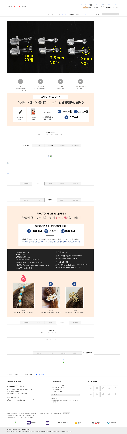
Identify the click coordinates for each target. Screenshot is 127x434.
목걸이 (42, 14)
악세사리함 (71, 14)
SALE (97, 14)
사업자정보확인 (66, 413)
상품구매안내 (75, 184)
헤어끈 (37, 14)
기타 (93, 14)
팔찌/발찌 (47, 14)
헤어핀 (32, 14)
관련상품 (38, 145)
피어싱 (20, 14)
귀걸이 (11, 14)
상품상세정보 (26, 145)
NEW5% (10, 6)
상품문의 (62, 145)
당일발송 (24, 6)
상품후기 (50, 145)
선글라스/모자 (79, 14)
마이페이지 (96, 7)
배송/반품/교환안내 (75, 145)
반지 (53, 14)
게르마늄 (58, 14)
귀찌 (16, 14)
